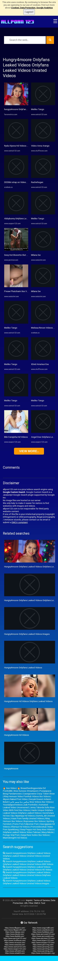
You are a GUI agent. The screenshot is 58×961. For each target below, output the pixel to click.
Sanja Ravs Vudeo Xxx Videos (35, 835)
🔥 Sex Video (9, 788)
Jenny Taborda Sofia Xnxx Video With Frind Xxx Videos (29, 809)
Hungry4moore (11, 768)
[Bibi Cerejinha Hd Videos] (16, 432)
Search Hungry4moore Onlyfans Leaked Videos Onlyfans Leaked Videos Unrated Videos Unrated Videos (26, 856)
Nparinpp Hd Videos (25, 815)
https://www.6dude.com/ (15, 934)
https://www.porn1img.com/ (43, 945)
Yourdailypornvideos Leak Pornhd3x (20, 804)
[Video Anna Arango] (43, 141)
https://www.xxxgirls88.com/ (43, 928)
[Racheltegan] (43, 177)
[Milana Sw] (43, 250)
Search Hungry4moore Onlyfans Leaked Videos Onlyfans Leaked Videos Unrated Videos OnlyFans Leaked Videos (27, 875)
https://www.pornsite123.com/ (15, 938)
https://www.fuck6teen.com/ (43, 932)
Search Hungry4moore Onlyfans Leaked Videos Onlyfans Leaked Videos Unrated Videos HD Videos (27, 868)
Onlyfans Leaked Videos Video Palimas (21, 832)
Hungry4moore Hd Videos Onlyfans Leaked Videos (28, 701)
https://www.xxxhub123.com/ (15, 947)
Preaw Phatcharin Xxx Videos (18, 291)
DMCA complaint (20, 522)
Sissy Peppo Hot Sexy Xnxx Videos (37, 829)
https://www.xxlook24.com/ (15, 953)
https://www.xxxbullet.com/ (15, 945)
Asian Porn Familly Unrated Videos (27, 818)
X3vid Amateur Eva (40, 364)
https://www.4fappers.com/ (15, 928)
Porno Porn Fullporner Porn (26, 824)
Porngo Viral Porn (11, 835)
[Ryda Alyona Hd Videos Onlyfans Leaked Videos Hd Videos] (16, 141)
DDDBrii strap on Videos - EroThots (21, 182)
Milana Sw (36, 255)
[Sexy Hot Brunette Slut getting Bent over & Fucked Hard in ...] (16, 250)
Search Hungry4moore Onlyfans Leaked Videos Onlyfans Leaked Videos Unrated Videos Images (26, 882)
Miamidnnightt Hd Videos (15, 837)
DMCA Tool (39, 903)
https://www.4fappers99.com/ (15, 930)
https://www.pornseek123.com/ (43, 934)
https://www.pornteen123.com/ (43, 938)
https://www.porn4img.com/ (43, 951)
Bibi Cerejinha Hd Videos (16, 437)
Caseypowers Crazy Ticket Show (39, 793)
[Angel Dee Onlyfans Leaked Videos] (43, 432)
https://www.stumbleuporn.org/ (43, 953)
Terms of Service (42, 900)
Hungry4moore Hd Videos (16, 735)
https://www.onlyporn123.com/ (43, 943)
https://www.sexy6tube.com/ (43, 930)
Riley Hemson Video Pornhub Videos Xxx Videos (27, 796)
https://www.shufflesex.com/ (15, 940)
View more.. (29, 451)
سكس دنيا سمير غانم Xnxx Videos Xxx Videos (31, 802)
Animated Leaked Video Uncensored (25, 806)
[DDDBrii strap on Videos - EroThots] (16, 177)
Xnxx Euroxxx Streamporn (26, 791)
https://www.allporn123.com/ (43, 940)
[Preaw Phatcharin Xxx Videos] (16, 286)
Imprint (29, 900)
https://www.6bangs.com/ (15, 932)
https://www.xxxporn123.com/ (15, 949)
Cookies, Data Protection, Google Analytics (32, 7)
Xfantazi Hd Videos (20, 826)
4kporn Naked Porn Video (15, 799)
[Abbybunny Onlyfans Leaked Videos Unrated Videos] (16, 213)
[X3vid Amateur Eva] (43, 359)
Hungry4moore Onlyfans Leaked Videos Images (27, 634)
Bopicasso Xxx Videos (34, 821)
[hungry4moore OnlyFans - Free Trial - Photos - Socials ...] (16, 104)
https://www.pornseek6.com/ (43, 936)
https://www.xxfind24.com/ (15, 951)
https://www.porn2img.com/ (43, 947)
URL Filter (28, 903)
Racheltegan (37, 182)
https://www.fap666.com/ (14, 936)
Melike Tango (10, 327)
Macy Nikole (47, 832)
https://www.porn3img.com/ (43, 949)
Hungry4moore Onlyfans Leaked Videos (23, 667)
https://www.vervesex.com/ (15, 943)
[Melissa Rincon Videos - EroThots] (43, 323)
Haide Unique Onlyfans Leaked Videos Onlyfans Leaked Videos (28, 811)
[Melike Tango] (16, 323)
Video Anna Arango (40, 145)
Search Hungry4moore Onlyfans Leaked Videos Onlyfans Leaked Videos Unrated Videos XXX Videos (28, 863)
